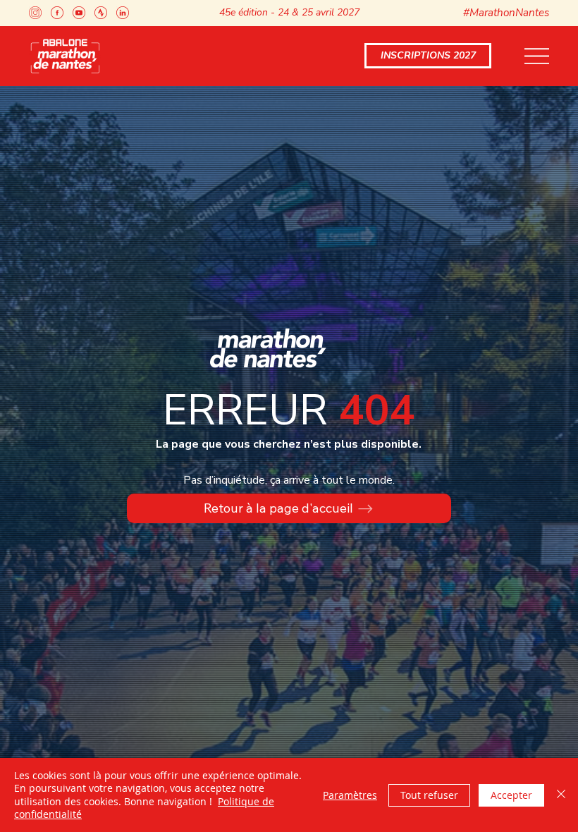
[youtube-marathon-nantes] (79, 12)
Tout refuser (429, 795)
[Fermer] (561, 795)
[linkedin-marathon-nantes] (122, 12)
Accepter (511, 795)
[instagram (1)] (35, 12)
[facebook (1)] (57, 12)
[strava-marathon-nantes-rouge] (100, 12)
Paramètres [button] (350, 795)
